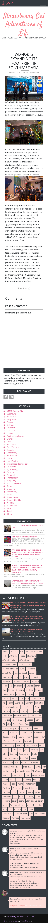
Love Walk (11, 466)
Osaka (18, 779)
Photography (12, 478)
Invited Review (31, 745)
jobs (42, 749)
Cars (4, 690)
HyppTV (29, 737)
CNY (36, 694)
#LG (22, 651)
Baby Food (7, 681)
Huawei (21, 737)
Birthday (10, 425)
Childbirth (11, 427)
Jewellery (34, 749)
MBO (17, 762)
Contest (14, 698)
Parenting (11, 472)
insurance (39, 741)
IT (10, 749)
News (27, 775)
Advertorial (11, 416)
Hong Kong (14, 732)
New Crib (6, 775)
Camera (30, 686)
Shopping (11, 489)
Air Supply (23, 673)
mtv (44, 767)
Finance (23, 711)
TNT (10, 809)
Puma (14, 792)
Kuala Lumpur (24, 754)
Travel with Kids (14, 500)
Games (38, 720)
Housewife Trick (9, 737)
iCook (9, 508)
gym (22, 728)
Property (6, 792)
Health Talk (12, 455)
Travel (9, 494)
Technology (12, 491)
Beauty (10, 422)
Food (9, 441)
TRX (31, 813)
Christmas (20, 694)
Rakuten (21, 792)
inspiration (28, 741)
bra (11, 686)
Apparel (32, 673)
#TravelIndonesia (26, 660)
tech (29, 805)
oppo (12, 779)
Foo (30, 711)
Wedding (10, 503)
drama (10, 703)
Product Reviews (14, 483)
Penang (36, 779)
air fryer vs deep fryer (17, 906)
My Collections (8, 771)
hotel (30, 732)
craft (21, 698)
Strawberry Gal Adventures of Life (24, 24)
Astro (26, 677)
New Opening (17, 775)
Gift (3, 724)
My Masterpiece (23, 771)
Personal (11, 475)
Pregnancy (11, 480)
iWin (14, 749)
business (18, 686)
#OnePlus (13, 656)
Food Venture (13, 447)
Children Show (8, 694)
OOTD (5, 779)
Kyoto (34, 754)
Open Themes (25, 921)
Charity (11, 690)
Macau (33, 758)
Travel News (12, 497)
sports (21, 801)
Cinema (30, 694)
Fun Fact (6, 720)
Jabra (20, 749)
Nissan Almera (38, 775)
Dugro (17, 703)
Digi (3, 703)
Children (38, 690)
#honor (5, 651)
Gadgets (10, 450)
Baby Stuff (11, 419)
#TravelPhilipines (9, 664)
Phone (20, 784)
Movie (38, 767)
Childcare (11, 430)
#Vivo (22, 668)
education (39, 703)
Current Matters (37, 698)
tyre (36, 813)
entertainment (27, 707)
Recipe (9, 486)
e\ (23, 703)
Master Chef (7, 762)
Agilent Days (7, 673)
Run (15, 796)
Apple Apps (7, 677)
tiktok (4, 809)
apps (16, 677)
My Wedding (12, 469)
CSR (27, 698)
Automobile (35, 677)
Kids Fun (13, 754)
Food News (11, 444)
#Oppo (22, 656)
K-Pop (5, 754)
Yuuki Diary (12, 505)
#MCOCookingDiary (15, 411)
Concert (10, 433)
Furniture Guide (18, 720)
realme (30, 792)
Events (25, 72)
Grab (15, 724)
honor (23, 732)
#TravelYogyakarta (10, 668)
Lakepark (6, 758)
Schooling (30, 796)
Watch (42, 813)
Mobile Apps (28, 767)
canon (37, 686)
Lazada (15, 758)
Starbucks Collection (34, 801)
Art (21, 677)
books (5, 686)
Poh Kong (6, 788)
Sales (21, 796)
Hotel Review (12, 461)
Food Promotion (21, 715)
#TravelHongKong (9, 660)
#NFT (4, 656)
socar (14, 801)
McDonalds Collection (30, 762)
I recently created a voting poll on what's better (26, 900)
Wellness (15, 818)
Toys (25, 809)
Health (28, 728)
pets (13, 784)
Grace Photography (10, 728)
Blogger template (11, 921)
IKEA (43, 737)
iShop (9, 514)
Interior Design (8, 745)
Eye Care (6, 711)
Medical (5, 767)
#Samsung (11, 414)
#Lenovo (14, 651)
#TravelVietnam (24, 664)
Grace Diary (12, 452)
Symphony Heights (17, 805)
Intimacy (20, 745)
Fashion (15, 711)
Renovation (7, 796)
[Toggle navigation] (43, 3)
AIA (16, 673)
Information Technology (17, 464)
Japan (26, 749)
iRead (9, 511)
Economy (29, 703)
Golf (9, 724)
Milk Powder (16, 767)
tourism (17, 809)
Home (9, 458)
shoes (38, 796)
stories (5, 805)
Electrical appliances (15, 436)
